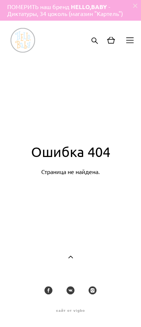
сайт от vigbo (70, 310)
